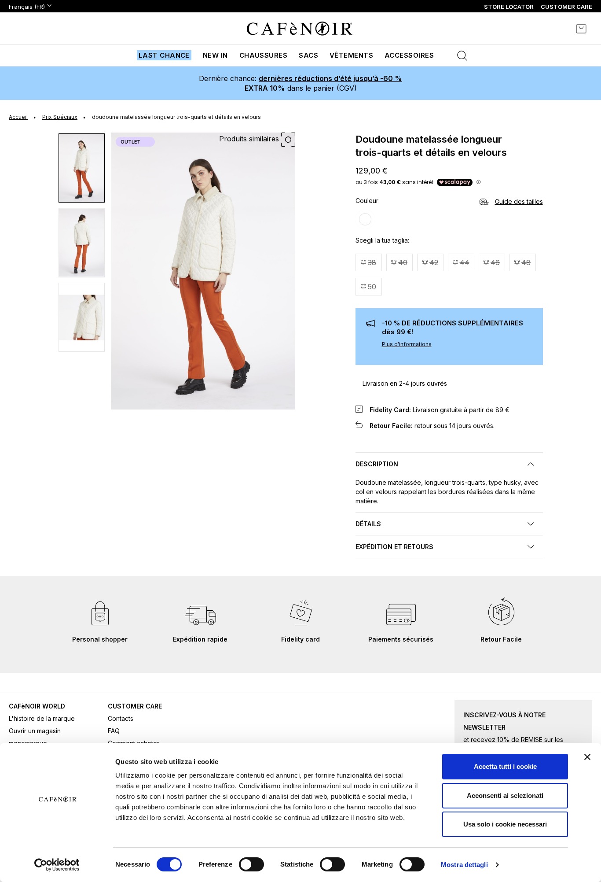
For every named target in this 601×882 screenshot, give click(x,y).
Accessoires (409, 55)
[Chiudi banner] (587, 757)
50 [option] (372, 286)
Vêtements (351, 55)
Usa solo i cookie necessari (505, 824)
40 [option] (402, 262)
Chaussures (263, 55)
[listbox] (449, 220)
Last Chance (164, 55)
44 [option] (464, 262)
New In (215, 55)
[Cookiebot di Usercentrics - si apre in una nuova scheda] (56, 864)
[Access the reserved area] (557, 28)
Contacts (120, 718)
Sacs (308, 55)
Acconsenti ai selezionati (505, 795)
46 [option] (495, 262)
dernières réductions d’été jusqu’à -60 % (330, 78)
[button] (82, 168)
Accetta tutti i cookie (505, 766)
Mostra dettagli (464, 864)
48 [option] (526, 262)
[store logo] (299, 28)
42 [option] (433, 262)
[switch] (251, 865)
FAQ (114, 730)
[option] (365, 219)
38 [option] (372, 262)
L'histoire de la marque (42, 718)
